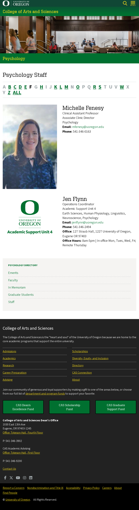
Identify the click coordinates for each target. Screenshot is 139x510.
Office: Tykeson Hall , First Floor (21, 453)
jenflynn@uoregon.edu (88, 222)
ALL (17, 92)
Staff (11, 302)
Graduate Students (21, 294)
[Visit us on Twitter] (11, 478)
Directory (77, 365)
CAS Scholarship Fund (69, 407)
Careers (106, 488)
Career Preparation (14, 373)
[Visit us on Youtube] (18, 478)
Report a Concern (13, 488)
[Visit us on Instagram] (25, 478)
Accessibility (73, 488)
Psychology (14, 58)
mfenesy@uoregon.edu (88, 127)
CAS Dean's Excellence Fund (23, 407)
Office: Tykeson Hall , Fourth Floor (23, 433)
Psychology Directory (22, 265)
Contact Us (9, 469)
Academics (9, 358)
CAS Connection (82, 373)
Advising (7, 380)
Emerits (13, 273)
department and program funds (45, 394)
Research (8, 365)
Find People (10, 493)
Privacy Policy (91, 488)
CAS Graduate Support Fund (116, 407)
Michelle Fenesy (83, 108)
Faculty (13, 280)
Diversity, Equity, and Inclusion (90, 358)
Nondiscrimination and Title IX (45, 488)
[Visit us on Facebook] (5, 478)
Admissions (9, 351)
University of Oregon (17, 500)
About (76, 380)
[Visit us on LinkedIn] (31, 478)
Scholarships (80, 351)
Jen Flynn (74, 199)
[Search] (125, 3)
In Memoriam (17, 287)
